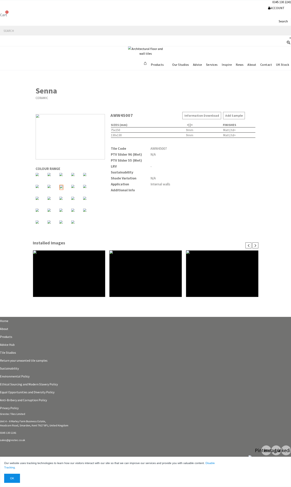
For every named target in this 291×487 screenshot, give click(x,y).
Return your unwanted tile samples (24, 360)
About (251, 65)
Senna (46, 91)
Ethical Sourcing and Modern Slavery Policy (29, 384)
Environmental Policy (14, 376)
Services (212, 65)
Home (4, 321)
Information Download (201, 115)
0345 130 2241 (281, 2)
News (239, 65)
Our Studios (180, 65)
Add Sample (234, 115)
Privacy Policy (9, 408)
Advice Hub (7, 345)
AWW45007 (121, 115)
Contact (266, 65)
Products (157, 65)
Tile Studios (8, 353)
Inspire (227, 65)
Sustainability (9, 368)
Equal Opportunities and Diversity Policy (27, 392)
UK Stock (282, 65)
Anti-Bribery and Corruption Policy (23, 400)
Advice (197, 65)
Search (283, 21)
